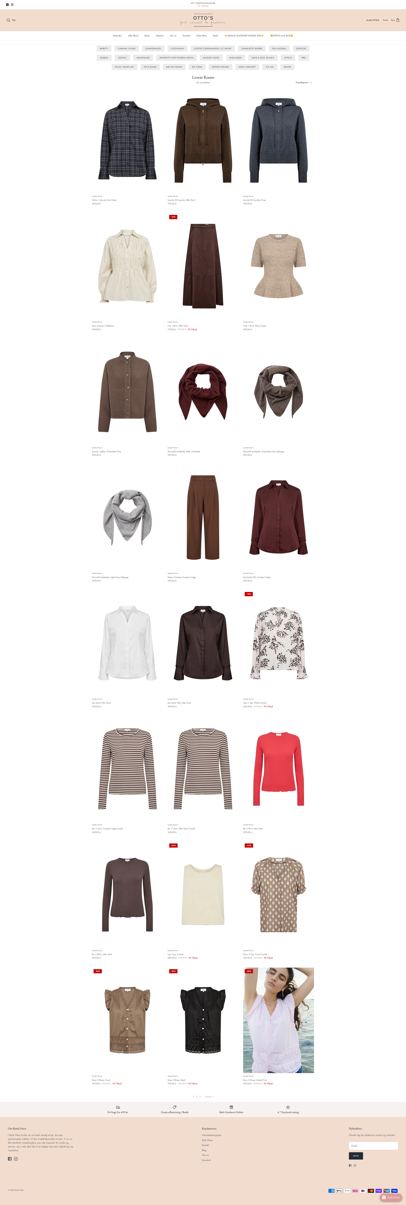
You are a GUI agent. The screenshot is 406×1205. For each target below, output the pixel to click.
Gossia (104, 57)
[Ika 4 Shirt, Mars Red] (278, 769)
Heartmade (143, 57)
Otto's (288, 57)
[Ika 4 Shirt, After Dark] (127, 894)
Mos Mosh (235, 57)
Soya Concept (247, 66)
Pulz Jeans (150, 66)
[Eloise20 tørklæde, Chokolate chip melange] (278, 392)
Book (215, 35)
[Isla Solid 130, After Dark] (203, 643)
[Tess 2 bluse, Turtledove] (127, 266)
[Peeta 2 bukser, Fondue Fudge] (203, 517)
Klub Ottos (373, 20)
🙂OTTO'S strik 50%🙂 (281, 35)
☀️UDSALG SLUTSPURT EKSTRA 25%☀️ (244, 35)
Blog (204, 1150)
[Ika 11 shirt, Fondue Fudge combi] (127, 769)
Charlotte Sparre (251, 48)
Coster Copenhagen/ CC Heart (213, 48)
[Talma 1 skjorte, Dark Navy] (127, 140)
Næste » (209, 1096)
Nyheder (117, 35)
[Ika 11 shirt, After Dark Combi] (203, 769)
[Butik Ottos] (203, 20)
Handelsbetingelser (212, 1135)
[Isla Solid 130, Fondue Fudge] (278, 517)
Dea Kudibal (279, 48)
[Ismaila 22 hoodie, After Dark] (203, 140)
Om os (173, 35)
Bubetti (104, 48)
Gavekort (206, 1160)
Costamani (177, 48)
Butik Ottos (19, 1190)
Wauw (287, 66)
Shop (147, 35)
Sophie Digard (220, 66)
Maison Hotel (211, 57)
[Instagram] (12, 4)
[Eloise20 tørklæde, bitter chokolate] (203, 392)
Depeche (301, 48)
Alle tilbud (133, 35)
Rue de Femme (174, 66)
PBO (304, 57)
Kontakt (186, 35)
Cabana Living (127, 48)
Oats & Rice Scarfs (263, 57)
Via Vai (270, 66)
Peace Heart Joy (124, 66)
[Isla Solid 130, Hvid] (127, 643)
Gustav (122, 57)
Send (356, 1155)
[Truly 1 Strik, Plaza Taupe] (278, 266)
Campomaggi (153, 48)
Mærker (160, 35)
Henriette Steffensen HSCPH (176, 57)
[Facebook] (7, 4)
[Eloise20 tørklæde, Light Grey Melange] (127, 517)
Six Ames (197, 66)
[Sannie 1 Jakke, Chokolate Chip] (127, 392)
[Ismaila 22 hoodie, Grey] (278, 140)
